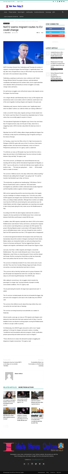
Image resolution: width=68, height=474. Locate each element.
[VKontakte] (64, 1)
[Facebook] (55, 1)
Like (63, 28)
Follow (62, 32)
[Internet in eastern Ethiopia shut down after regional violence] (37, 395)
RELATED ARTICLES (10, 387)
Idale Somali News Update (21, 397)
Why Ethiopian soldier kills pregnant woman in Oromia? (9, 417)
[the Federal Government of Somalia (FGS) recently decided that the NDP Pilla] (37, 412)
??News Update (12, 12)
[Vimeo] (62, 1)
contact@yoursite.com (37, 459)
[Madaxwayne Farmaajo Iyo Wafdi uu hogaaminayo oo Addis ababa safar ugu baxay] (48, 63)
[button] (63, 12)
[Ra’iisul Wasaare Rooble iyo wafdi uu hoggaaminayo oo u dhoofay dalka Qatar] (48, 74)
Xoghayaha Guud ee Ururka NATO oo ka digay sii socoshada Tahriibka (12, 364)
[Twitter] (60, 1)
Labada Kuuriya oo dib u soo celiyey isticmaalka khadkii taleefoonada (57, 54)
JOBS (53, 12)
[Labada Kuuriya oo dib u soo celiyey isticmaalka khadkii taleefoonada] (48, 53)
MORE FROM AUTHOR (26, 387)
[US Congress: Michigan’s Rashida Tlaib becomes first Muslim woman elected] (9, 395)
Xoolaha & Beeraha (39, 12)
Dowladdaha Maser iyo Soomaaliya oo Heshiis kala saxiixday (35, 364)
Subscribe (61, 35)
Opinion (21, 16)
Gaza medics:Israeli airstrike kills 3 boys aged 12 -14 (22, 400)
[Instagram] (57, 1)
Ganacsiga (48, 12)
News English (21, 12)
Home (5, 12)
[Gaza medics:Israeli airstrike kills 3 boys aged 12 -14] (23, 394)
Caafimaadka (29, 12)
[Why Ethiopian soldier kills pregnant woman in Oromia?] (9, 410)
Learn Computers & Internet (11, 16)
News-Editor (8, 32)
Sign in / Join (20, 1)
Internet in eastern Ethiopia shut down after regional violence (37, 402)
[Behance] (53, 1)
